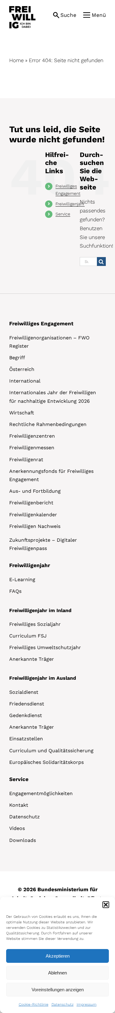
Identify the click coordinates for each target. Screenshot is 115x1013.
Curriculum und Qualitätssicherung (51, 750)
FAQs (15, 591)
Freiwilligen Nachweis (34, 526)
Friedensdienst (26, 704)
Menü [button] (99, 15)
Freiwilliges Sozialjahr (35, 624)
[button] (106, 905)
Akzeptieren (58, 956)
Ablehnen (57, 972)
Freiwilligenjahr (70, 203)
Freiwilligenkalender (33, 515)
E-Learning (22, 579)
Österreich (21, 369)
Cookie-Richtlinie (33, 1004)
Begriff (17, 358)
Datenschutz (63, 1004)
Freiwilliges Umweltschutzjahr (45, 647)
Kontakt (18, 805)
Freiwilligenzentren (32, 436)
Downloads (22, 840)
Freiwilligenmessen (31, 447)
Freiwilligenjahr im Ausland (42, 678)
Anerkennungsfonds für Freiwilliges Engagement (51, 475)
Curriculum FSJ (28, 636)
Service (63, 213)
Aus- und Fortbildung (35, 491)
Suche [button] (68, 15)
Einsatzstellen (26, 739)
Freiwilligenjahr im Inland (40, 610)
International (24, 381)
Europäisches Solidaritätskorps (46, 762)
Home (16, 60)
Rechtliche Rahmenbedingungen (47, 424)
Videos (17, 828)
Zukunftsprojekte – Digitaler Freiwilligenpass (43, 544)
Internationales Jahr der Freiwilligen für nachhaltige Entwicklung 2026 (52, 397)
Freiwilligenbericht (31, 503)
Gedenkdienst (25, 715)
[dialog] (57, 955)
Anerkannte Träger (31, 659)
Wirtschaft (21, 413)
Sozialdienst (23, 692)
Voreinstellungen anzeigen (58, 989)
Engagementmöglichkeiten (41, 793)
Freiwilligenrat (26, 459)
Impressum (87, 1004)
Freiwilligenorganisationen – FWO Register (49, 342)
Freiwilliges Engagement (41, 323)
